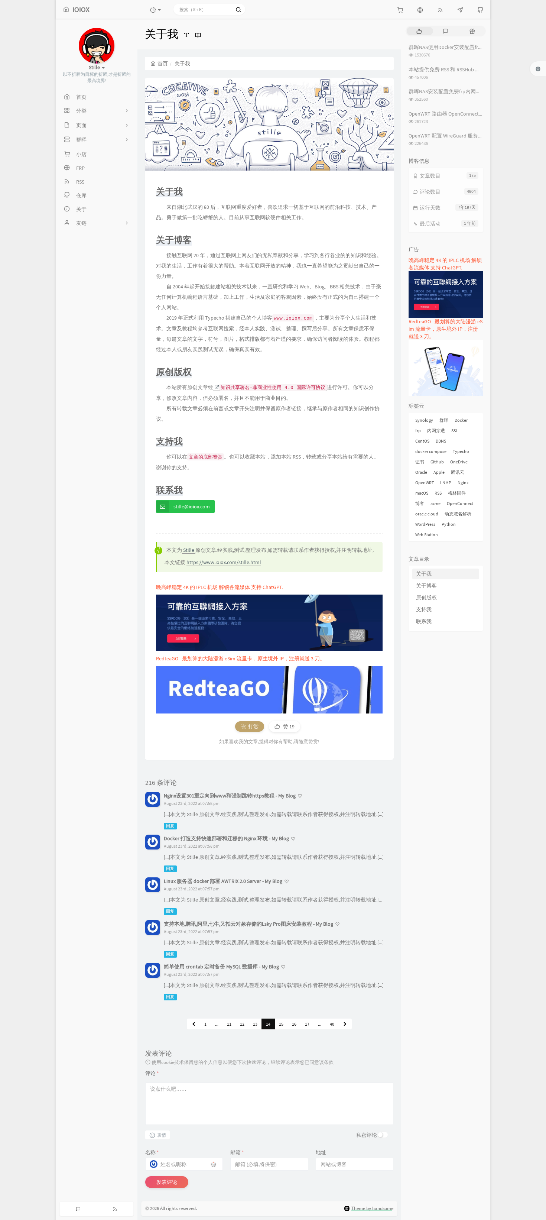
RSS (438, 493)
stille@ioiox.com (191, 506)
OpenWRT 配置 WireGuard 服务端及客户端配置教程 (467, 135)
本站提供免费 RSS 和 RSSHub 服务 (447, 69)
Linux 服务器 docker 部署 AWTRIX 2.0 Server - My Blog (223, 881)
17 (307, 1024)
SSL (454, 430)
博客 (419, 503)
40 (332, 1024)
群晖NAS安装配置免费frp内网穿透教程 (453, 91)
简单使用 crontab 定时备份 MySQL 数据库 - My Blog (221, 966)
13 (255, 1024)
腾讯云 (457, 472)
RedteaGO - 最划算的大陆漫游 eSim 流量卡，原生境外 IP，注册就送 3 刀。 (240, 658)
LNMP (445, 482)
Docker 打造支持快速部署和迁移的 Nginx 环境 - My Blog (226, 838)
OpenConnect (460, 503)
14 (268, 1024)
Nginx (463, 482)
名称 (152, 1152)
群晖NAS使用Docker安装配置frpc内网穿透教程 (461, 47)
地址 (321, 1152)
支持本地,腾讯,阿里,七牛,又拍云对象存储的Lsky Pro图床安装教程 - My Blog (248, 923)
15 (281, 1024)
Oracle (421, 472)
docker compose (430, 451)
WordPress (425, 524)
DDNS (441, 441)
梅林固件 (457, 493)
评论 (152, 1073)
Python (449, 524)
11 (229, 1024)
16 (294, 1024)
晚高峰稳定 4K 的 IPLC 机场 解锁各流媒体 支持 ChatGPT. (219, 587)
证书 (419, 462)
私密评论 (366, 1135)
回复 (170, 825)
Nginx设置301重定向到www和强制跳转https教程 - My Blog (230, 795)
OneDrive (459, 462)
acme (435, 503)
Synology (424, 420)
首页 (162, 63)
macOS (421, 493)
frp (418, 430)
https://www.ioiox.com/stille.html (223, 562)
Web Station (426, 534)
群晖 (443, 420)
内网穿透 (436, 430)
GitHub (437, 462)
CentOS (422, 441)
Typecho (461, 451)
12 (242, 1024)
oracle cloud (426, 514)
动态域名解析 (458, 514)
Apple (439, 472)
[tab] (419, 31)
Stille (188, 550)
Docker (461, 420)
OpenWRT (424, 482)
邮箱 (237, 1152)
